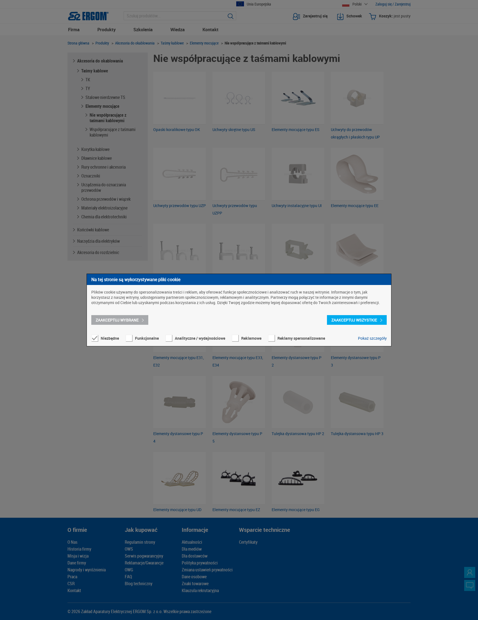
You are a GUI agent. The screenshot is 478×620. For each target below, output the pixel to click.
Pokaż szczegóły (372, 338)
